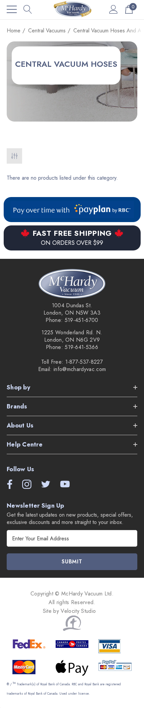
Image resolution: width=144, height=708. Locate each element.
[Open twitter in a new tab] (45, 484)
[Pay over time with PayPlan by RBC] (72, 209)
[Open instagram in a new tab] (26, 484)
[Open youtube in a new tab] (65, 484)
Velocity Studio (79, 611)
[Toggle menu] (12, 9)
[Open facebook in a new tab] (8, 484)
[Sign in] (113, 9)
